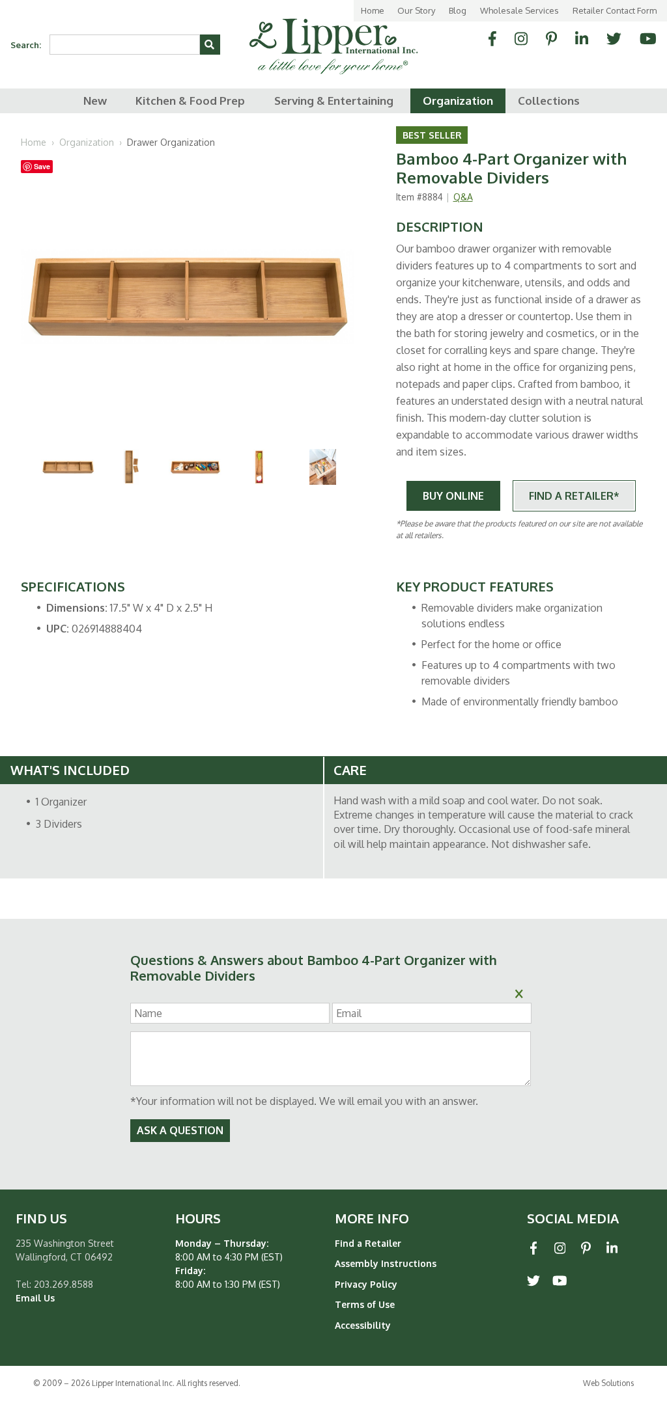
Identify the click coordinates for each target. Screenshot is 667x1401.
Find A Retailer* (574, 495)
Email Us (35, 1297)
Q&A (463, 196)
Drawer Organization (171, 142)
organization (458, 100)
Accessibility (363, 1325)
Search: (25, 45)
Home (372, 10)
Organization (86, 142)
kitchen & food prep (190, 100)
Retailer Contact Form (615, 10)
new (95, 100)
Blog (457, 10)
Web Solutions (608, 1383)
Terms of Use (365, 1304)
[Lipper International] (333, 37)
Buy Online (453, 495)
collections (549, 100)
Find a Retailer (368, 1243)
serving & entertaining (333, 100)
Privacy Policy (366, 1284)
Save (42, 166)
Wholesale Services (519, 10)
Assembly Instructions (385, 1263)
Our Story (416, 10)
